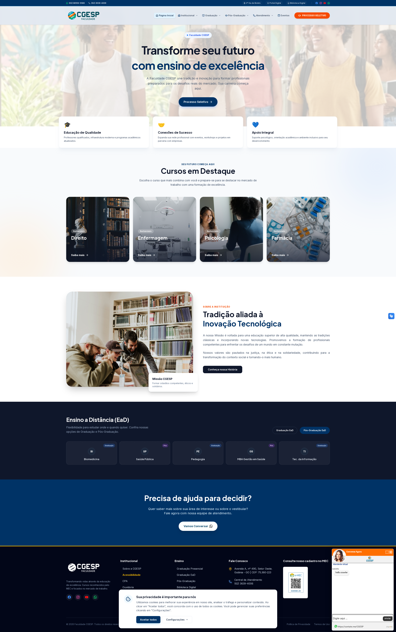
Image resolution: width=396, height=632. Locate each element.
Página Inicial (166, 15)
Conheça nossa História (222, 369)
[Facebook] (317, 3)
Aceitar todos (148, 619)
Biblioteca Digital (297, 3)
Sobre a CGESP (132, 568)
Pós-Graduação (236, 15)
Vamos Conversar (196, 526)
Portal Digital (275, 3)
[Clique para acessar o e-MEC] (295, 582)
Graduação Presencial (190, 568)
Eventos (285, 15)
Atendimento (263, 15)
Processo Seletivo (196, 101)
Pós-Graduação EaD (315, 430)
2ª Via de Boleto (253, 3)
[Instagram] (321, 3)
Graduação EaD (284, 430)
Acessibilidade (131, 574)
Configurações (175, 619)
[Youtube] (325, 3)
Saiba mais (77, 255)
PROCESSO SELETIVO (314, 15)
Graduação (211, 15)
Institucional (187, 15)
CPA (125, 581)
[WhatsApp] (329, 3)
